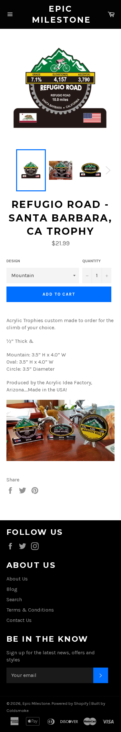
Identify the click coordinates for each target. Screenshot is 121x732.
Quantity (91, 261)
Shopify (81, 703)
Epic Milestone (60, 14)
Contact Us (19, 620)
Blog (11, 589)
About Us (17, 579)
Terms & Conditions (30, 610)
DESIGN (13, 261)
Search (14, 599)
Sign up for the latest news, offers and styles (50, 656)
